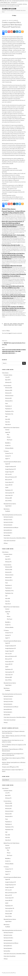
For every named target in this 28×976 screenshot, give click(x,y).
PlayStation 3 (8, 406)
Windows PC (8, 382)
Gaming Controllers (8, 522)
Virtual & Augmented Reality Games (12, 461)
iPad (11, 323)
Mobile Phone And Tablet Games (13, 325)
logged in (10, 333)
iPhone (15, 323)
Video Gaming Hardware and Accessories (12, 514)
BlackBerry (8, 443)
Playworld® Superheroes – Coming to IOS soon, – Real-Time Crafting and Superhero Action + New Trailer (13, 213)
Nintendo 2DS (8, 387)
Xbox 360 (7, 419)
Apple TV (7, 458)
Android (7, 429)
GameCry (15, 20)
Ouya (6, 403)
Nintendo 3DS (8, 390)
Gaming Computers (8, 517)
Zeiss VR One (8, 500)
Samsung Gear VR (9, 492)
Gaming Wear (7, 535)
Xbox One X (8, 424)
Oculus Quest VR (9, 482)
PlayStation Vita (9, 414)
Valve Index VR (8, 495)
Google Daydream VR (10, 469)
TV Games (6, 451)
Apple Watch (8, 506)
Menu (14, 15)
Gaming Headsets (8, 525)
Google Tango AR (9, 471)
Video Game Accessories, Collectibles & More (15, 538)
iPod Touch (20, 323)
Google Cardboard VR (10, 466)
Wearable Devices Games (10, 503)
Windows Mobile (9, 448)
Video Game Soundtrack (9, 540)
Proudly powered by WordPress (9, 972)
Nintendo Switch (9, 395)
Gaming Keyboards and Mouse (11, 527)
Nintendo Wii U (9, 401)
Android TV (8, 456)
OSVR (6, 487)
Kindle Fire (8, 445)
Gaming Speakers (8, 532)
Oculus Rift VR (8, 485)
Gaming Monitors (8, 530)
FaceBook (7, 511)
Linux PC (7, 377)
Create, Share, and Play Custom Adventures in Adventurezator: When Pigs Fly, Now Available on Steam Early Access (13, 296)
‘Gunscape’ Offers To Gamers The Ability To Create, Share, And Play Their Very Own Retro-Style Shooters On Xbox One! (13, 308)
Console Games (7, 385)
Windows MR (8, 498)
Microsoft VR (8, 479)
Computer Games (8, 375)
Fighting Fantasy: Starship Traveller (11, 245)
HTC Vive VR (8, 474)
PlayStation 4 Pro (9, 411)
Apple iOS (6, 323)
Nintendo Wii (8, 398)
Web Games (7, 509)
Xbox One (7, 422)
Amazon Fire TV (9, 453)
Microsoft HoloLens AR (11, 477)
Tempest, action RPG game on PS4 (10, 767)
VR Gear (6, 543)
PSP (6, 416)
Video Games (5, 372)
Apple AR (7, 464)
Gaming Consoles (8, 519)
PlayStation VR (9, 490)
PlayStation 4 (8, 408)
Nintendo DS (8, 393)
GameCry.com (9, 9)
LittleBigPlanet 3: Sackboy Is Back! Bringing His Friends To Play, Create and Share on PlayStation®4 (14, 276)
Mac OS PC (8, 379)
